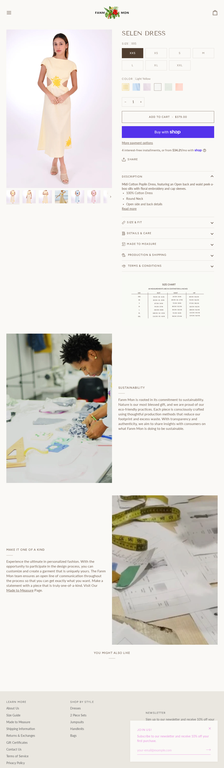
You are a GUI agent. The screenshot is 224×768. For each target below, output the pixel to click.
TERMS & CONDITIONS (144, 265)
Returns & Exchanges (20, 735)
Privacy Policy (15, 763)
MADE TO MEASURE (141, 244)
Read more (129, 209)
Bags (73, 735)
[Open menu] (12, 12)
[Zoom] (14, 180)
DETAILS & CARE (139, 233)
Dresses (75, 708)
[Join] (207, 749)
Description (132, 176)
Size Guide (13, 715)
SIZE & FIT (134, 222)
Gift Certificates (17, 742)
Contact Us (13, 749)
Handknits (77, 729)
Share (133, 159)
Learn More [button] (16, 702)
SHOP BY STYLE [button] (82, 702)
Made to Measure (19, 590)
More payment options (137, 143)
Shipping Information (20, 729)
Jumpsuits (77, 722)
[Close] (212, 727)
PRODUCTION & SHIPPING (146, 254)
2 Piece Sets (78, 715)
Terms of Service (17, 756)
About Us (12, 708)
